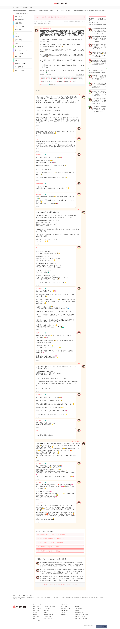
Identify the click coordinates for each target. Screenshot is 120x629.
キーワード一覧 (65, 610)
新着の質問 (18, 16)
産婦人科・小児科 (20, 63)
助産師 (60, 81)
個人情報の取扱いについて (81, 612)
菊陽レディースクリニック (49, 81)
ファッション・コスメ (21, 50)
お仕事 (17, 36)
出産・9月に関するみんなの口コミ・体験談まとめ (50, 547)
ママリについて (65, 606)
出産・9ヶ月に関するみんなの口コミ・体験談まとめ (50, 538)
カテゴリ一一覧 (65, 612)
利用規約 (77, 610)
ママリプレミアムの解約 (81, 618)
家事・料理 (18, 40)
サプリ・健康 (19, 46)
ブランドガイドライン (66, 608)
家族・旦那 (18, 56)
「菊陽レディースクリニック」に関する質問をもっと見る (60, 584)
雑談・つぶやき (19, 70)
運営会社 (77, 606)
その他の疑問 (19, 67)
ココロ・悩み (19, 53)
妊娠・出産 (18, 23)
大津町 (73, 81)
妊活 (16, 43)
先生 (49, 78)
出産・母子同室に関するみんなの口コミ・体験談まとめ (51, 534)
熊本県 (54, 78)
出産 (43, 78)
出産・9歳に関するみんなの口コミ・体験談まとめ (50, 551)
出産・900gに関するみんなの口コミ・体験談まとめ (50, 542)
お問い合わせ (78, 608)
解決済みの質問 (19, 19)
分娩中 (61, 78)
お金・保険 (18, 29)
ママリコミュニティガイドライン (83, 616)
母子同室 (68, 78)
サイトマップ (64, 614)
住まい (17, 33)
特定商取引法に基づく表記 (81, 614)
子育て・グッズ (19, 26)
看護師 (67, 81)
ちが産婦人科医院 (77, 78)
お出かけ (17, 60)
